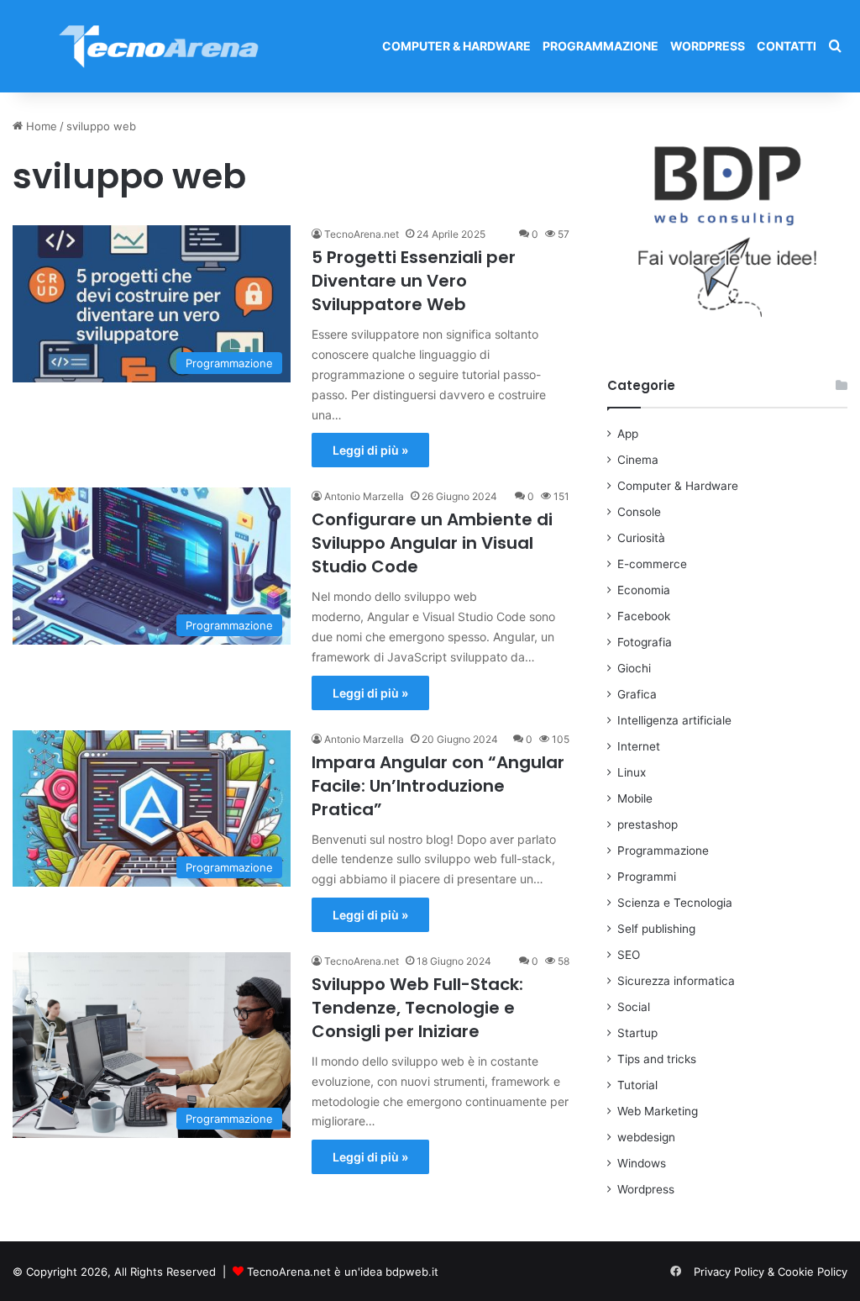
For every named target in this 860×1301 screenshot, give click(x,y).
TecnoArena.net (361, 234)
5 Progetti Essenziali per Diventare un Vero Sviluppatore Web (414, 280)
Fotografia (644, 642)
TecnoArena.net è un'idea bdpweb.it (342, 1271)
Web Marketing (657, 1111)
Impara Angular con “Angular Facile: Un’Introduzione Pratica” (438, 786)
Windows (641, 1163)
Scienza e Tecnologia (674, 902)
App (627, 433)
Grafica (637, 694)
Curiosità (641, 538)
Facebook (643, 616)
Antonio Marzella (364, 496)
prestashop (647, 824)
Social (633, 1007)
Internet (638, 746)
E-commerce (652, 564)
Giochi (634, 668)
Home (40, 126)
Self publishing (656, 928)
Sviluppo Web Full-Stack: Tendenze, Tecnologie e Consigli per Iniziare (417, 1007)
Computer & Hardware (456, 46)
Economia (643, 590)
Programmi (646, 876)
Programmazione (600, 46)
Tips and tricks (656, 1059)
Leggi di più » (370, 450)
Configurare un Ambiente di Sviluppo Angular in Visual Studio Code (432, 543)
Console (639, 512)
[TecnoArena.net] (160, 46)
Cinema (637, 459)
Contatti (786, 46)
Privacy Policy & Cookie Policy (770, 1271)
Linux (631, 772)
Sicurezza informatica (676, 981)
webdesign (646, 1137)
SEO (628, 954)
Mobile (635, 798)
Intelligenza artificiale (674, 720)
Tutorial (637, 1085)
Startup (637, 1033)
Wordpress (707, 46)
